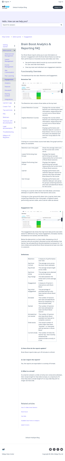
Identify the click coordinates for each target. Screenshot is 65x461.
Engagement (28, 37)
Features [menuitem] (7, 87)
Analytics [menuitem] (7, 83)
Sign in (61, 2)
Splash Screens (25, 425)
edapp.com (58, 7)
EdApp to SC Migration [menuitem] (6, 136)
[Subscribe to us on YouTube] (61, 449)
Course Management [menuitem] (9, 66)
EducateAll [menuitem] (8, 90)
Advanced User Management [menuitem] (9, 55)
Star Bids (23, 416)
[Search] (61, 24)
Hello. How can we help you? (15, 21)
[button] (14, 45)
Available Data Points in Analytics (30, 420)
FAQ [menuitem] (4, 114)
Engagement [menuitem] (9, 79)
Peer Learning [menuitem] (9, 76)
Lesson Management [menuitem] (9, 60)
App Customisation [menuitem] (9, 71)
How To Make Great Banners (29, 407)
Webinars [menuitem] (6, 117)
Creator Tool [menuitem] (7, 106)
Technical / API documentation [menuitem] (7, 122)
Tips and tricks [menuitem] (7, 110)
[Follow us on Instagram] (54, 449)
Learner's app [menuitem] (7, 103)
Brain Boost (24, 412)
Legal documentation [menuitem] (7, 127)
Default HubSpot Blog (20, 7)
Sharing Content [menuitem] (7, 95)
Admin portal (17, 37)
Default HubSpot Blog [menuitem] (33, 438)
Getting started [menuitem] (5, 46)
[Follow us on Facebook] (58, 449)
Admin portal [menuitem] (7, 50)
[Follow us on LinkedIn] (50, 449)
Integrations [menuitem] (9, 99)
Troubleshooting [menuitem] (8, 132)
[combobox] (31, 24)
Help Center (6, 37)
